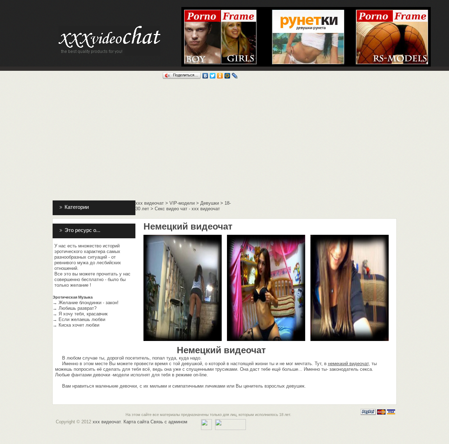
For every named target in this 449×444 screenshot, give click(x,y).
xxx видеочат (149, 203)
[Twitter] (212, 75)
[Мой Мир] (227, 75)
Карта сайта (136, 421)
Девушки (209, 203)
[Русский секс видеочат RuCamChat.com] (392, 12)
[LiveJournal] (235, 75)
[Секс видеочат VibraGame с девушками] (239, 12)
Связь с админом (168, 421)
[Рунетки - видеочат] (308, 12)
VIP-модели (182, 203)
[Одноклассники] (220, 75)
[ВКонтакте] (205, 75)
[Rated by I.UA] (230, 421)
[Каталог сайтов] (206, 421)
